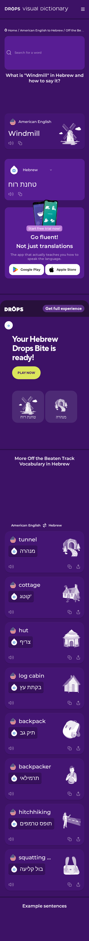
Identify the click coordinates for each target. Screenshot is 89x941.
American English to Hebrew (41, 30)
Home (12, 30)
